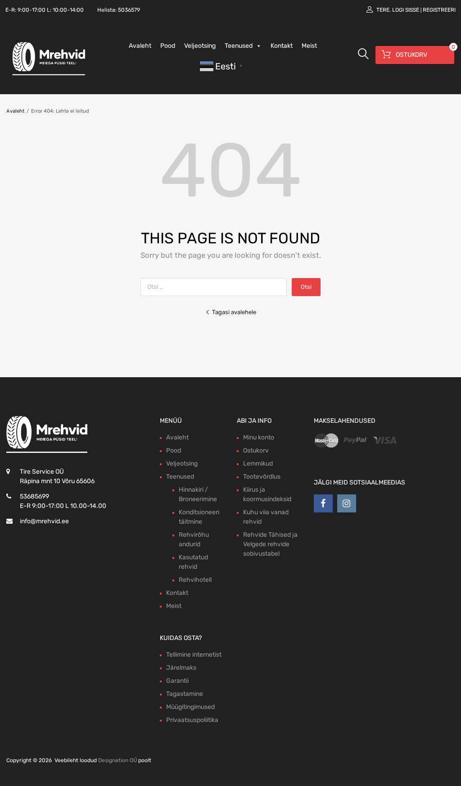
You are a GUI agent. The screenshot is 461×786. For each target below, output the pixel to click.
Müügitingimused (190, 707)
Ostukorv (256, 450)
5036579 (129, 10)
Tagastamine (184, 694)
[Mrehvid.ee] (47, 75)
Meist (309, 46)
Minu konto (258, 437)
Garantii (177, 681)
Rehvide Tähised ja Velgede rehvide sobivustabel (270, 544)
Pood (167, 46)
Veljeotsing (200, 46)
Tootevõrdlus (261, 476)
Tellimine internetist (193, 654)
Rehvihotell (195, 580)
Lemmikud (258, 463)
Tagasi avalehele (234, 312)
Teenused (239, 46)
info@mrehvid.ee (44, 521)
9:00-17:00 (31, 10)
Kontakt (282, 46)
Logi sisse (405, 10)
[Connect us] (323, 503)
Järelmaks (181, 668)
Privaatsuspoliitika (192, 720)
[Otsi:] (216, 287)
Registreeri (439, 10)
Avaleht (140, 46)
